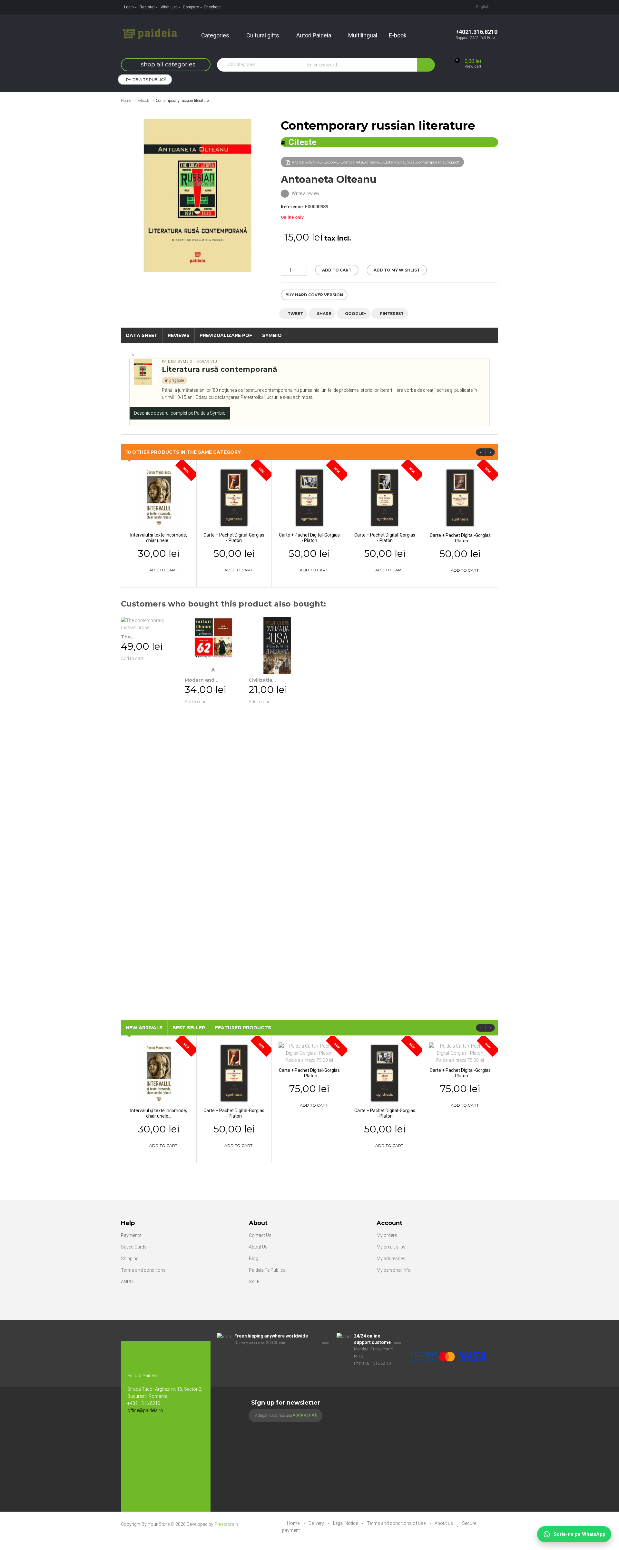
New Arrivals (144, 1028)
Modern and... (201, 680)
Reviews (179, 335)
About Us (258, 1246)
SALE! (254, 1281)
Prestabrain (226, 1524)
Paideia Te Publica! (268, 1270)
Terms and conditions (143, 1270)
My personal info (394, 1270)
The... (128, 637)
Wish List (169, 7)
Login (129, 7)
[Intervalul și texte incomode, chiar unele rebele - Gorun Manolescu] (159, 497)
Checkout (212, 7)
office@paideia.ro (145, 1410)
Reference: (292, 206)
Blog (253, 1258)
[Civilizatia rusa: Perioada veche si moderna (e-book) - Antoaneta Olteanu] (277, 645)
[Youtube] (148, 1431)
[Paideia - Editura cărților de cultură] (149, 33)
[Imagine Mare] (449, 1336)
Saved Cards (134, 1246)
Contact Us (260, 1235)
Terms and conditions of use (397, 1523)
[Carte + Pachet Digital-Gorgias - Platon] (234, 497)
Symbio (272, 335)
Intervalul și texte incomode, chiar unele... (158, 537)
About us (444, 1523)
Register (147, 7)
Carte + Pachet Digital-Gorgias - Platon (233, 537)
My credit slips (391, 1246)
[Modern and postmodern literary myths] (213, 645)
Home (126, 100)
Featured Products (243, 1028)
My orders (387, 1235)
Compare (191, 7)
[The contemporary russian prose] (149, 624)
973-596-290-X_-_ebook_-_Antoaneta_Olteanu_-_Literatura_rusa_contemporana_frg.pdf (375, 162)
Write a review (305, 193)
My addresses (391, 1258)
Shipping (130, 1258)
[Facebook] (135, 1431)
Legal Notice (346, 1523)
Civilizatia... (262, 680)
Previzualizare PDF (226, 335)
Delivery (317, 1523)
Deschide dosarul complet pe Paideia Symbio (180, 413)
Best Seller (188, 1028)
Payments (131, 1235)
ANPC (127, 1281)
